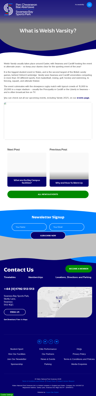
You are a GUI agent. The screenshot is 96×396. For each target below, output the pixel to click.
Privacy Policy (79, 354)
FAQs (79, 349)
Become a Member (78, 268)
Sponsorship (17, 364)
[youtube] (56, 342)
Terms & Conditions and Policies (79, 359)
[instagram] (39, 342)
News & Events (48, 359)
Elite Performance (48, 349)
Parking (48, 364)
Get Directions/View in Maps (16, 319)
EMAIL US (14, 312)
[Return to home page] (20, 15)
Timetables (10, 277)
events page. (83, 98)
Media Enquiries (79, 364)
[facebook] (51, 342)
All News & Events (48, 194)
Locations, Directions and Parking (73, 277)
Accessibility (79, 5)
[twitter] (45, 342)
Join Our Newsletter (16, 359)
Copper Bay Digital (52, 392)
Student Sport (16, 349)
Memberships (35, 277)
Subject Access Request (66, 381)
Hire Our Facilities (16, 354)
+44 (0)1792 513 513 (19, 289)
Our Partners (48, 354)
